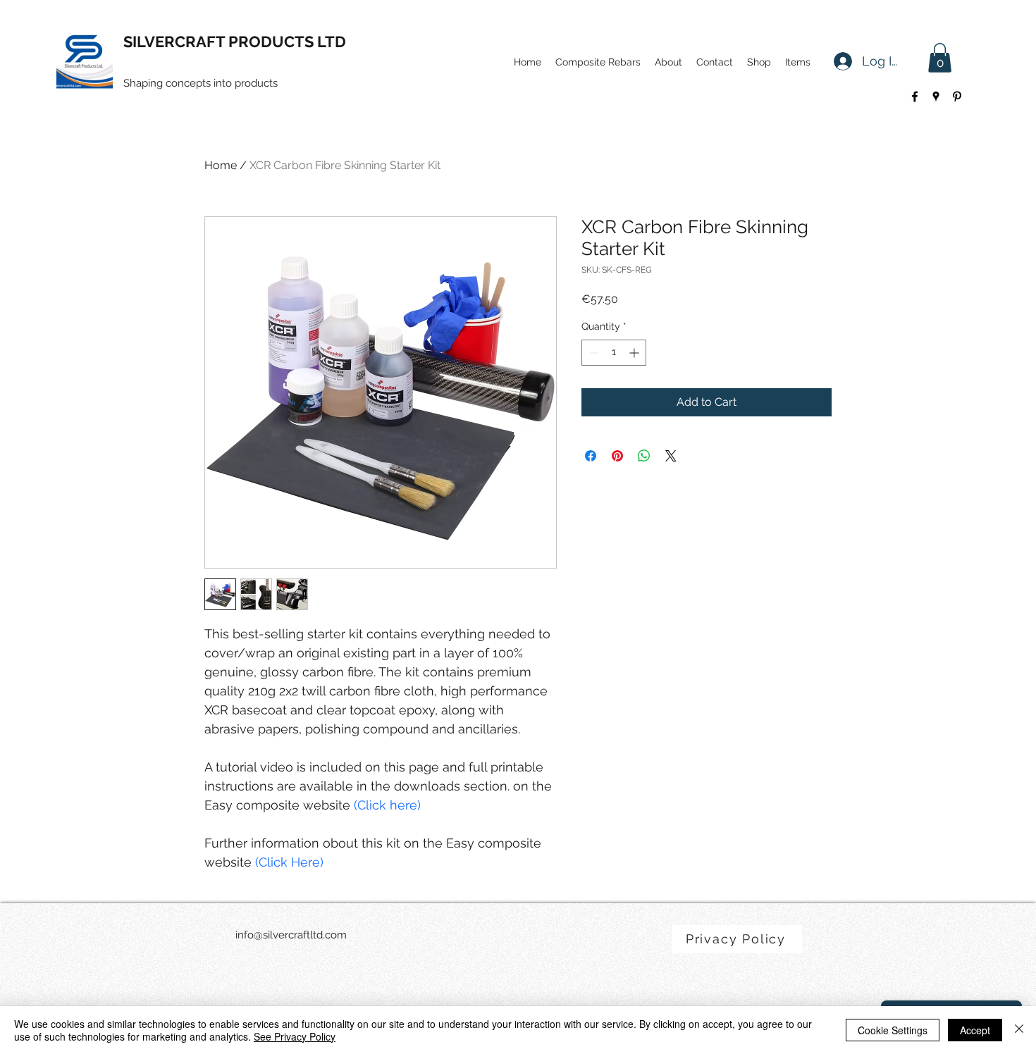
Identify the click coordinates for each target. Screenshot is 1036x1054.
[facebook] (915, 96)
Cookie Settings (892, 1030)
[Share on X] (670, 455)
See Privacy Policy (294, 1036)
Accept (975, 1030)
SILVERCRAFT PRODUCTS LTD (234, 41)
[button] (939, 58)
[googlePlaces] (936, 96)
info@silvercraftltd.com (291, 935)
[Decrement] (592, 352)
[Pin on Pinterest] (617, 455)
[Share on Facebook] (590, 455)
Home (220, 165)
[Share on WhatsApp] (644, 455)
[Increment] (635, 352)
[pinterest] (957, 96)
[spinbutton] (614, 352)
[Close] (1019, 1030)
